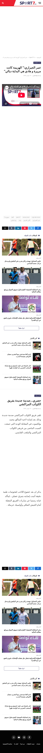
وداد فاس (13, 220)
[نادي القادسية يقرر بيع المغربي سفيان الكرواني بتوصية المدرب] (37, 357)
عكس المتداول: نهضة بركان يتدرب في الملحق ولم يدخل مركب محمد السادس (22, 262)
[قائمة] (39, 3)
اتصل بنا (16, 744)
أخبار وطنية (37, 395)
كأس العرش (27, 220)
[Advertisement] (21, 31)
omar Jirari (26, 217)
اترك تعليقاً (21, 328)
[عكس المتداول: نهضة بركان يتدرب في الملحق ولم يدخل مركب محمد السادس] (21, 247)
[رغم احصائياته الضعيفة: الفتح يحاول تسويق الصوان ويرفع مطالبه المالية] (21, 275)
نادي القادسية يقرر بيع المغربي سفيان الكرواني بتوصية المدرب (19, 355)
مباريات (38, 744)
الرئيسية (39, 57)
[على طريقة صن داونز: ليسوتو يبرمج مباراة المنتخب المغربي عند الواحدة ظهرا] (37, 368)
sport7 (18, 217)
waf (13, 217)
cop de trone (36, 217)
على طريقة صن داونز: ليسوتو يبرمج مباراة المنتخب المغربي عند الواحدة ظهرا (18, 367)
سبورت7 (6, 217)
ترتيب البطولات (30, 744)
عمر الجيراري (36, 220)
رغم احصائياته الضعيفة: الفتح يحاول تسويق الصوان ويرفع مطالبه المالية (22, 290)
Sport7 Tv (32, 57)
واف (20, 220)
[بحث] (3, 3)
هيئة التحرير (35, 75)
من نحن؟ (22, 744)
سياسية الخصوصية (7, 744)
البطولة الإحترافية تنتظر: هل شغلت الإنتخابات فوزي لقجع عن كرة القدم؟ (22, 319)
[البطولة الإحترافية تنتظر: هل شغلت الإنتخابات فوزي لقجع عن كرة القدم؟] (21, 304)
